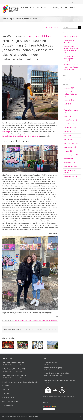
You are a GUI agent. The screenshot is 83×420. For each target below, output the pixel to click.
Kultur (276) (68, 116)
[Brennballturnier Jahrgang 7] (22, 345)
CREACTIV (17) (69, 100)
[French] (46, 406)
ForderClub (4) (69, 104)
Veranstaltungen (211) (71, 166)
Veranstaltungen (35, 320)
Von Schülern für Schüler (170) (69, 171)
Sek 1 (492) (67, 135)
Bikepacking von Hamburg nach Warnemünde (69, 59)
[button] (78, 7)
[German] (48, 406)
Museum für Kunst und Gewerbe (35, 134)
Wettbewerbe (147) (70, 176)
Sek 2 (24, 320)
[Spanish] (52, 406)
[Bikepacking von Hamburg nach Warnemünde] (52, 345)
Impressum (24, 416)
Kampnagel (6, 132)
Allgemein (17, 320)
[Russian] (50, 406)
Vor (55, 27)
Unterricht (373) (69, 163)
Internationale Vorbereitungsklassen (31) (71, 110)
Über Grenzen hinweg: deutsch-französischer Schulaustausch (71, 67)
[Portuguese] (49, 406)
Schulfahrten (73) (70, 128)
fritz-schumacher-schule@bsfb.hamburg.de (71, 2)
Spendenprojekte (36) (71, 143)
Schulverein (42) (69, 131)
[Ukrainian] (55, 406)
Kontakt (6, 389)
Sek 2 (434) (68, 139)
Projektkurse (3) (69, 124)
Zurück (50, 27)
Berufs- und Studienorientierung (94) (70, 94)
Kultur (21, 320)
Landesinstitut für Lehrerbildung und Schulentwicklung (21, 136)
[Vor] (56, 345)
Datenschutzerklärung (33, 416)
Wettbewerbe (54, 320)
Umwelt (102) (68, 159)
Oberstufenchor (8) (70, 120)
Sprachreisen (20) (70, 147)
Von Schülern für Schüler (44, 320)
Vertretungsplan (9, 397)
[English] (45, 406)
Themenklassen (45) (71, 155)
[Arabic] (43, 406)
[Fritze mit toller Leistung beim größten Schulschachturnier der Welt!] (37, 345)
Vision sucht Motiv (39, 36)
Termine (6, 393)
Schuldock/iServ (8, 405)
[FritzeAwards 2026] (8, 345)
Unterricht (28, 320)
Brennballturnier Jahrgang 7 (53, 368)
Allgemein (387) (69, 88)
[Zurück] (3, 345)
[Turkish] (53, 406)
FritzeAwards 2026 (70, 36)
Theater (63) (68, 151)
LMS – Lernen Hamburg (11, 401)
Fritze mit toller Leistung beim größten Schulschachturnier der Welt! (57, 374)
